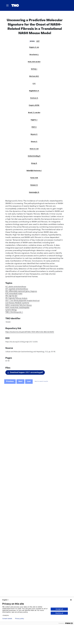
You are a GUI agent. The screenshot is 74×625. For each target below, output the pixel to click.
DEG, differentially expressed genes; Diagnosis (21, 291)
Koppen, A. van (34, 47)
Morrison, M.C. (34, 76)
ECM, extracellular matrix (13, 294)
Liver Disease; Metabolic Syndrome (17, 303)
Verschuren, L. (34, 54)
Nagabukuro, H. (34, 90)
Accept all (59, 609)
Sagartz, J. (34, 120)
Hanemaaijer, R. (34, 192)
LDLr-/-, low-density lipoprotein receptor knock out (22, 300)
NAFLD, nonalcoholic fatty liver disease (18, 305)
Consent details (7, 618)
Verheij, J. (34, 69)
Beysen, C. (34, 134)
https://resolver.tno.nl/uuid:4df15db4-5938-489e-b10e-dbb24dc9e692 (29, 332)
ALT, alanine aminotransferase (15, 287)
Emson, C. (34, 141)
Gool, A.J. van (34, 149)
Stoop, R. (34, 163)
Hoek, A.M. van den (34, 61)
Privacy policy (19, 618)
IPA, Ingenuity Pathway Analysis (16, 298)
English (4, 600)
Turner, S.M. (34, 178)
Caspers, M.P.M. (34, 105)
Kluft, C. (34, 127)
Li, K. (34, 83)
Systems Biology (11, 310)
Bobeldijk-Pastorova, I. (34, 170)
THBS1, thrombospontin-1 (14, 312)
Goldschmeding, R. (34, 156)
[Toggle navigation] (7, 5)
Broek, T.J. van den (34, 112)
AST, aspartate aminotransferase (16, 289)
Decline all (59, 613)
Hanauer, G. (34, 185)
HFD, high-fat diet (11, 296)
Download (26, 372)
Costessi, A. (34, 98)
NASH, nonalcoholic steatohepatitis (17, 307)
